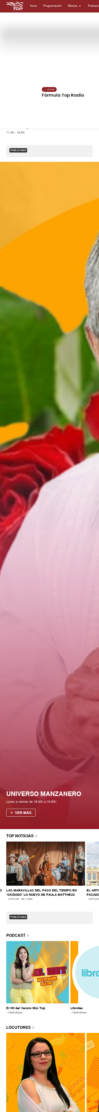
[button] (33, 6)
